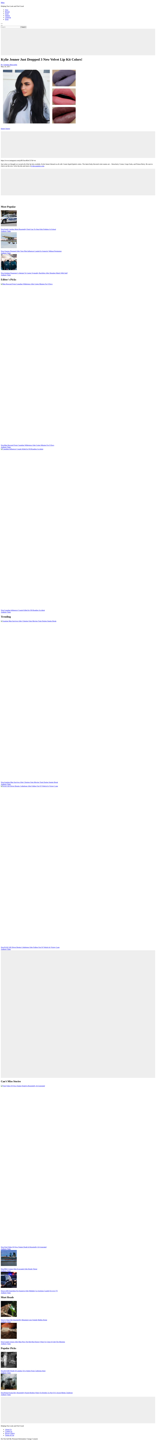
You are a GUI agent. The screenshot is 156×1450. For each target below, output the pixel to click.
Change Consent (32, 1439)
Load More (78, 200)
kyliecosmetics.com (37, 166)
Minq (2, 3)
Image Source (5, 129)
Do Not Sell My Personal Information (13, 1439)
